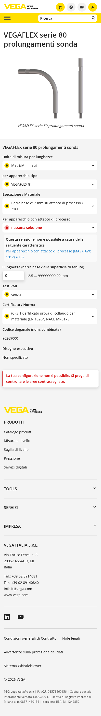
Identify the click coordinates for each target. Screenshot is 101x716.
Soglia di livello (16, 449)
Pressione (12, 458)
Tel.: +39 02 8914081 (20, 576)
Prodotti (14, 422)
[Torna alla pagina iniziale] (23, 410)
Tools (10, 489)
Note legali (71, 638)
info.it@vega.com (18, 588)
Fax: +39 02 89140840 (21, 582)
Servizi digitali (15, 467)
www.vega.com (16, 594)
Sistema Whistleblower (22, 665)
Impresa (12, 526)
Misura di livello (17, 440)
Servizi (11, 507)
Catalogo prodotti (18, 432)
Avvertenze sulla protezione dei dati (33, 652)
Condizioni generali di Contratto (30, 638)
